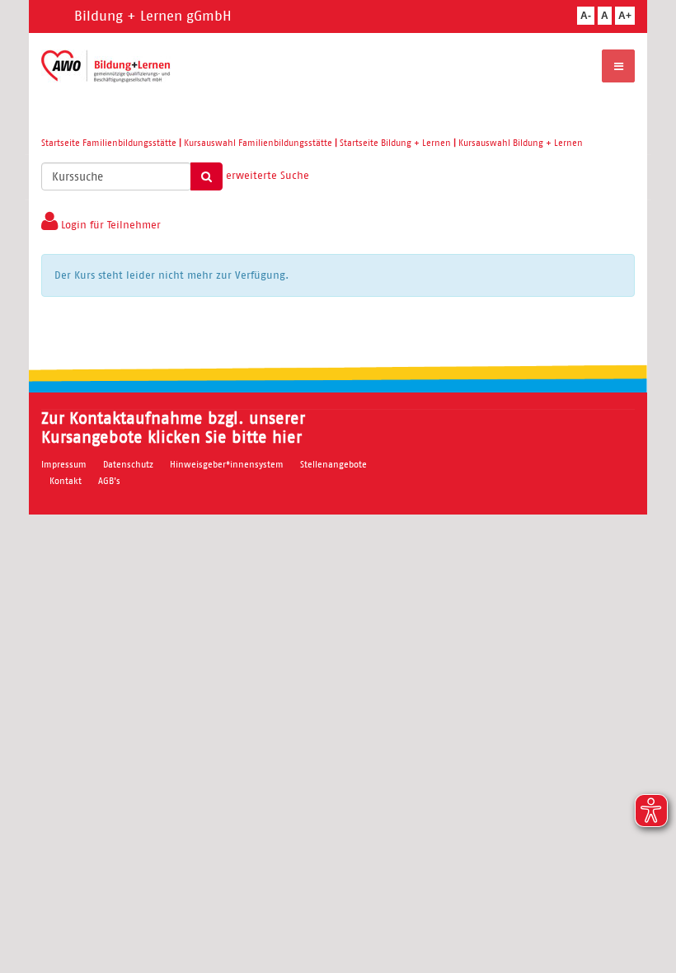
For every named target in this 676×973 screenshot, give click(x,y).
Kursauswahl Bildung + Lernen (520, 143)
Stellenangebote (333, 464)
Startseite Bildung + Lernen (395, 143)
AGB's (109, 481)
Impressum (64, 464)
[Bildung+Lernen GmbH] (106, 65)
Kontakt (65, 481)
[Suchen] (206, 176)
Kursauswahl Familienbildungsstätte (258, 143)
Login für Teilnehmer (109, 225)
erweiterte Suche (267, 175)
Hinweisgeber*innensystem (227, 464)
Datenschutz (128, 464)
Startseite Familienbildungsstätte (108, 143)
